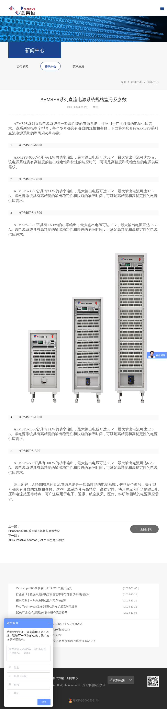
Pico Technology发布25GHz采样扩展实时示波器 (46, 606)
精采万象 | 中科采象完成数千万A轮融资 (41, 600)
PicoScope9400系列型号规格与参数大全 (34, 531)
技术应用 (78, 66)
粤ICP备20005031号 (86, 700)
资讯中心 (50, 66)
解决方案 (58, 678)
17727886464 (74, 624)
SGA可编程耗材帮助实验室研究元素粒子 (41, 612)
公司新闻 (22, 66)
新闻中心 (136, 82)
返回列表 (146, 529)
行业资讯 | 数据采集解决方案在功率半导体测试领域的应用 (53, 594)
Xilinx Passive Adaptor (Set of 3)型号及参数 (36, 540)
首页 (123, 82)
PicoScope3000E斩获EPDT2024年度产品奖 (44, 588)
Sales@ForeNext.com (56, 629)
